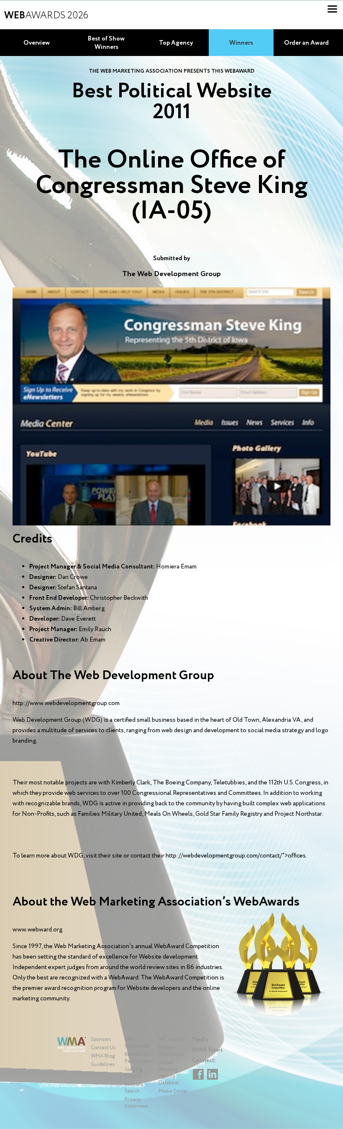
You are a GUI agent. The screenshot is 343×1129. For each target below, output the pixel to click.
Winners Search (134, 1088)
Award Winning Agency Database (169, 1072)
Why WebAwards (137, 1043)
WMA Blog (103, 1056)
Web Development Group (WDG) (57, 720)
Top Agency (176, 43)
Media (200, 1039)
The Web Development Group (171, 274)
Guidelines (103, 1064)
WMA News (207, 1050)
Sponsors (101, 1039)
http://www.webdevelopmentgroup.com (66, 703)
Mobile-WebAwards (171, 1051)
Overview (36, 43)
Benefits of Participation (138, 1058)
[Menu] (332, 9)
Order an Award (306, 43)
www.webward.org (37, 929)
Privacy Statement (136, 1103)
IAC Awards (171, 1039)
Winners (241, 43)
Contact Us (103, 1047)
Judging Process (133, 1073)
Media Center (173, 1091)
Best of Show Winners (106, 43)
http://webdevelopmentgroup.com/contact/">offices (236, 855)
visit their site (104, 855)
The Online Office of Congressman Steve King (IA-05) (171, 186)
